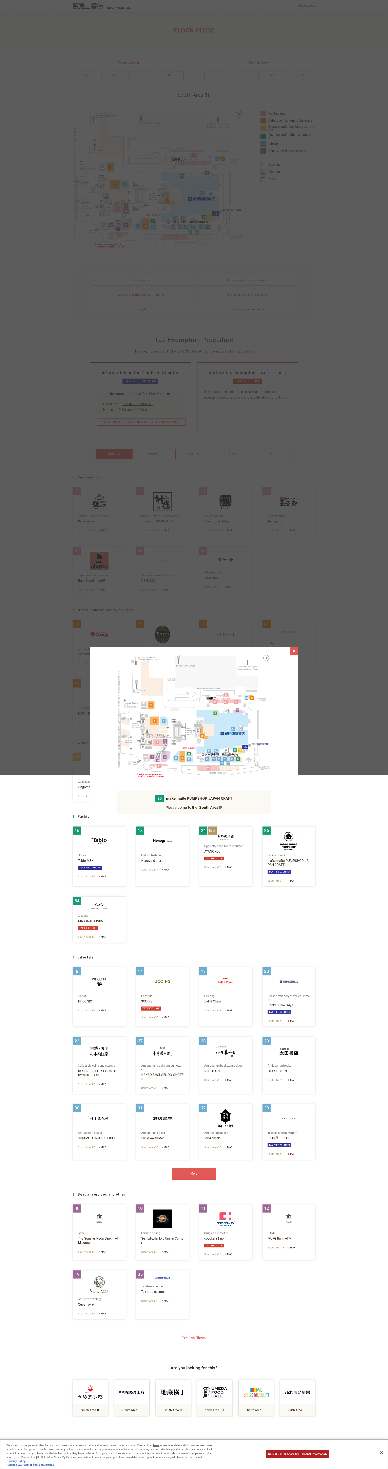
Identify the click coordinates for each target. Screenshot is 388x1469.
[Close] (381, 1452)
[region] (194, 1454)
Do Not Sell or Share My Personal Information (297, 1454)
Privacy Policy (16, 1461)
